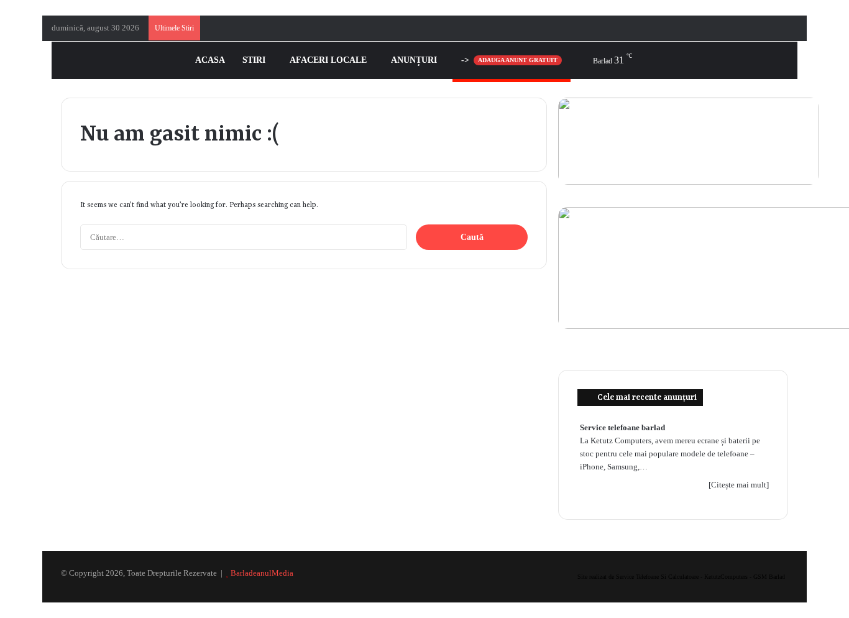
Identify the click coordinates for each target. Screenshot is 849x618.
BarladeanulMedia (262, 573)
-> (509, 60)
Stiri (253, 60)
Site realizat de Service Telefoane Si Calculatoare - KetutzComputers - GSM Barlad (681, 576)
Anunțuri (414, 60)
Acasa (210, 60)
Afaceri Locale (328, 60)
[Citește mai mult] (739, 484)
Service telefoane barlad (622, 427)
